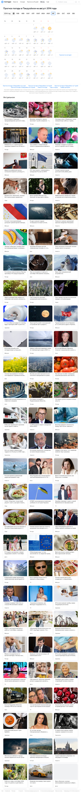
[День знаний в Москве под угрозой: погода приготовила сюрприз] (40, 190)
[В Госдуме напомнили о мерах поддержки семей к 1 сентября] (15, 547)
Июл (48, 13)
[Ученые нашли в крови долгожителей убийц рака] (66, 165)
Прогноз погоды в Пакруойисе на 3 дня (14, 85)
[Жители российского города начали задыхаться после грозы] (15, 750)
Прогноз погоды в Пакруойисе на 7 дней (66, 85)
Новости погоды (42, 87)
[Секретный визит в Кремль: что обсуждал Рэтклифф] (66, 750)
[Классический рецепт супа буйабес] (15, 725)
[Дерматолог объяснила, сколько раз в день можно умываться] (15, 190)
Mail (2, 791)
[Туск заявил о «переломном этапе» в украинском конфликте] (40, 139)
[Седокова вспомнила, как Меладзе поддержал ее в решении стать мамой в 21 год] (40, 598)
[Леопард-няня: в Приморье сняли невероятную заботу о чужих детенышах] (66, 114)
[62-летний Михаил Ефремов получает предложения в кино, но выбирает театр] (66, 343)
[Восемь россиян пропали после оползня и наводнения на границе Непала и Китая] (40, 368)
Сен (58, 13)
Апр (33, 13)
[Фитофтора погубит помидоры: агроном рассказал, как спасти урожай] (66, 368)
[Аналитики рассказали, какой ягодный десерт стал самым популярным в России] (66, 699)
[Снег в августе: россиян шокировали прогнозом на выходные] (40, 292)
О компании (7, 791)
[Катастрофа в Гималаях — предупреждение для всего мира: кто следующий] (15, 114)
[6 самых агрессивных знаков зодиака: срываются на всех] (66, 725)
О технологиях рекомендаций (47, 791)
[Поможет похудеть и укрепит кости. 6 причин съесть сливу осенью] (66, 139)
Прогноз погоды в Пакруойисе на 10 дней (23, 87)
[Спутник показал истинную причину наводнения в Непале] (40, 750)
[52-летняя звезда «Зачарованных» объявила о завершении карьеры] (40, 725)
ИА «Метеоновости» (75, 791)
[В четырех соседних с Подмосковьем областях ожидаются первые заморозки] (40, 394)
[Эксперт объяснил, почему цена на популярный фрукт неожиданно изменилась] (15, 241)
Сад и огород (54, 87)
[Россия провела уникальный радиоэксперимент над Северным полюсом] (15, 470)
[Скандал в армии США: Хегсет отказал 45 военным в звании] (15, 598)
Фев (23, 13)
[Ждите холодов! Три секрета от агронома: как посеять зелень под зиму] (15, 292)
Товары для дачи (65, 87)
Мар (27, 13)
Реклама (13, 791)
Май (38, 13)
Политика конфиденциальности (32, 791)
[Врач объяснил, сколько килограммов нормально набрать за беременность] (66, 776)
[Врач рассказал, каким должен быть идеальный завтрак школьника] (66, 547)
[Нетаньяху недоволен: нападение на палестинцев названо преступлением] (40, 445)
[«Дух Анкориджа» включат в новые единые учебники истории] (66, 521)
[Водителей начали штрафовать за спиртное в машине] (15, 394)
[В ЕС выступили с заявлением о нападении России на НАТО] (40, 165)
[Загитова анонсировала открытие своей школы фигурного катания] (15, 674)
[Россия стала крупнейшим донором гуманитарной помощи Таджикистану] (15, 216)
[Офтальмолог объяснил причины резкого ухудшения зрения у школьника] (40, 674)
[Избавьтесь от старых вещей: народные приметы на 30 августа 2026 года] (15, 139)
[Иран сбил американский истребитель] (66, 267)
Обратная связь (58, 791)
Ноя (68, 13)
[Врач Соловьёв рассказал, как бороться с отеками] (66, 470)
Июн (43, 13)
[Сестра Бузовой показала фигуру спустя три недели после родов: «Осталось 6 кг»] (40, 699)
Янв (17, 13)
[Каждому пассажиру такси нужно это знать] (40, 776)
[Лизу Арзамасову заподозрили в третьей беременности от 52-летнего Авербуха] (40, 470)
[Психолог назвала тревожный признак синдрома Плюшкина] (66, 216)
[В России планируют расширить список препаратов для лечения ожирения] (66, 648)
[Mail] (2, 2)
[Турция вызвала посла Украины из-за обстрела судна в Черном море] (66, 317)
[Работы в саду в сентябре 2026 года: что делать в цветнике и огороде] (15, 776)
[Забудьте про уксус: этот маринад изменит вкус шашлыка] (66, 445)
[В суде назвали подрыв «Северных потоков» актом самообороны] (40, 216)
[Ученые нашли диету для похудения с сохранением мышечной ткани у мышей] (66, 572)
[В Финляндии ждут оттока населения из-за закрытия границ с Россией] (40, 547)
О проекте (21, 791)
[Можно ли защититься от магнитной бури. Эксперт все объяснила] (15, 648)
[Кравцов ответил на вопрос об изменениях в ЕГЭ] (40, 648)
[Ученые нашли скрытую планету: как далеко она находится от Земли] (40, 521)
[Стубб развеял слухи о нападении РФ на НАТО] (40, 419)
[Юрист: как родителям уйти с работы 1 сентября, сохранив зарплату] (15, 623)
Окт (63, 13)
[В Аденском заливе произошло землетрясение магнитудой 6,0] (15, 572)
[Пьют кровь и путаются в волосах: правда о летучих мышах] (66, 292)
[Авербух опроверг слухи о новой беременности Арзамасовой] (66, 496)
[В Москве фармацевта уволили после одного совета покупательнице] (15, 419)
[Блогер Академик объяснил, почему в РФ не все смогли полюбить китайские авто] (15, 699)
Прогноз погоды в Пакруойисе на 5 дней (40, 85)
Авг (53, 13)
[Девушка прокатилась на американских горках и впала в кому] (66, 623)
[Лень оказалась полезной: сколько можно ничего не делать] (66, 241)
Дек (73, 13)
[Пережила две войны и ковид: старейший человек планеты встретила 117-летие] (66, 674)
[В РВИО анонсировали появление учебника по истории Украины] (40, 496)
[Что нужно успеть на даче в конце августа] (66, 394)
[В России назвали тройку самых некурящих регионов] (66, 598)
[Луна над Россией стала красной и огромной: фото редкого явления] (40, 317)
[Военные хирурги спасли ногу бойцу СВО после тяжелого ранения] (66, 419)
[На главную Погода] (7, 2)
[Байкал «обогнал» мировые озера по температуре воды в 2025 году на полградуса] (40, 343)
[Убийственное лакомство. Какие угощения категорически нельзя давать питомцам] (66, 190)
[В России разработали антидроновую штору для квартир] (15, 343)
